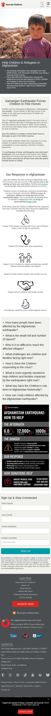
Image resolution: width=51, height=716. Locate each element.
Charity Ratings (25, 597)
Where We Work (25, 591)
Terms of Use (19, 682)
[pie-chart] (5, 624)
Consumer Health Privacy (36, 682)
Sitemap (19, 686)
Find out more (36, 627)
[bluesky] (47, 675)
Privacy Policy (6, 682)
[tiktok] (25, 675)
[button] (42, 4)
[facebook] (3, 675)
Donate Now (25, 604)
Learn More (25, 578)
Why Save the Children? (25, 582)
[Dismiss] (49, 699)
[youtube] (32, 675)
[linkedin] (40, 675)
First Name (7, 503)
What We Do (25, 588)
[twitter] (10, 675)
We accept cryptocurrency (28, 613)
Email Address (9, 527)
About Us (25, 585)
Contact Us (7, 644)
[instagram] (17, 675)
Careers (37, 686)
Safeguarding (6, 668)
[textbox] (25, 508)
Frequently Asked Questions (25, 594)
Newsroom (28, 686)
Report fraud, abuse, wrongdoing (13, 665)
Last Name (7, 515)
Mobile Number (9, 538)
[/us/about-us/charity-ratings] (13, 636)
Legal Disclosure (7, 686)
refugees (44, 184)
